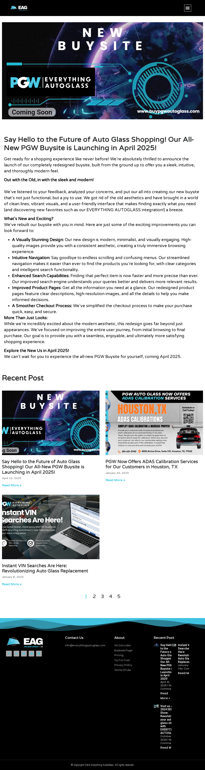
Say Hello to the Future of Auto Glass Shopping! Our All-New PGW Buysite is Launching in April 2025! (43, 467)
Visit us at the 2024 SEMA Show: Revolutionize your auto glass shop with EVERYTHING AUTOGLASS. (169, 720)
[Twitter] (24, 653)
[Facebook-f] (9, 653)
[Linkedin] (39, 653)
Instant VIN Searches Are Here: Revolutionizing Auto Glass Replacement (45, 568)
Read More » (12, 485)
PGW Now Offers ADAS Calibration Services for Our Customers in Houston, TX (152, 464)
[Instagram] (16, 653)
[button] (187, 8)
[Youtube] (31, 653)
